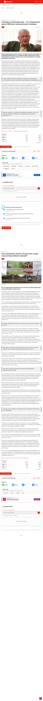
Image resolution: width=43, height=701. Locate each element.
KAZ (40, 1)
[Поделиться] (40, 698)
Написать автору (38, 27)
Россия (13, 168)
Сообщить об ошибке (6, 146)
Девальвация (6, 166)
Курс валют (27, 166)
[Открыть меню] (3, 2)
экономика (14, 166)
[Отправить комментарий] (39, 188)
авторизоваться (11, 185)
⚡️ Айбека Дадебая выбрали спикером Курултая (14, 209)
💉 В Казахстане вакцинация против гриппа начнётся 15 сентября (17, 218)
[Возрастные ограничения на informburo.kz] (36, 2)
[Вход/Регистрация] (38, 2)
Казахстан (21, 166)
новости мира (35, 166)
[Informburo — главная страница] (8, 2)
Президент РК (6, 168)
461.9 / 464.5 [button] (6, 4)
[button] (38, 4)
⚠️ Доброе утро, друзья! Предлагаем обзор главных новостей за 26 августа (19, 213)
